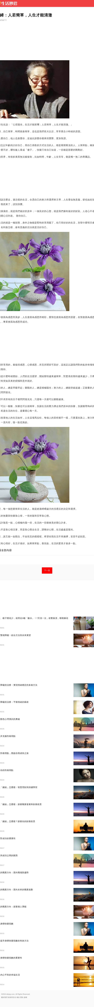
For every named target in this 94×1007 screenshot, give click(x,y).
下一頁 (47, 570)
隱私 (21, 997)
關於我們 (4, 997)
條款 (18, 997)
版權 (25, 997)
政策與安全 (12, 997)
